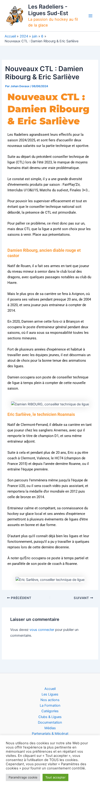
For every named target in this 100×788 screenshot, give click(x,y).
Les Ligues (50, 694)
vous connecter (42, 630)
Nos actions (50, 700)
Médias (50, 728)
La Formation (50, 705)
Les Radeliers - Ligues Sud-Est (48, 10)
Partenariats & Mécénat (50, 734)
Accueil (50, 689)
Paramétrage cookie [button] (23, 777)
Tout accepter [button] (55, 777)
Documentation (50, 722)
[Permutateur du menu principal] (90, 16)
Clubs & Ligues (50, 717)
